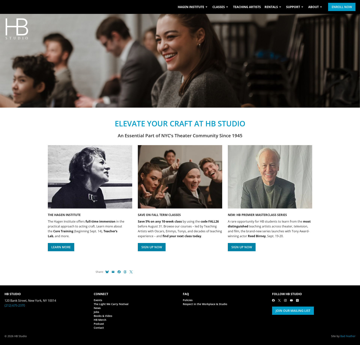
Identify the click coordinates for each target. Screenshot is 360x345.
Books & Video (103, 316)
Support (293, 7)
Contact (99, 327)
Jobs (96, 312)
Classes (218, 7)
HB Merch (100, 320)
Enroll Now (342, 7)
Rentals (271, 7)
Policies (188, 300)
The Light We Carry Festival (111, 304)
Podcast (99, 324)
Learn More (61, 247)
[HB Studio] (8, 7)
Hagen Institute (191, 7)
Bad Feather (348, 336)
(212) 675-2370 (14, 305)
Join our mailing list (293, 311)
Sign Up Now (151, 247)
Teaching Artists (247, 7)
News (97, 308)
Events (98, 300)
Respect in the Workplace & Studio (205, 304)
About (313, 7)
